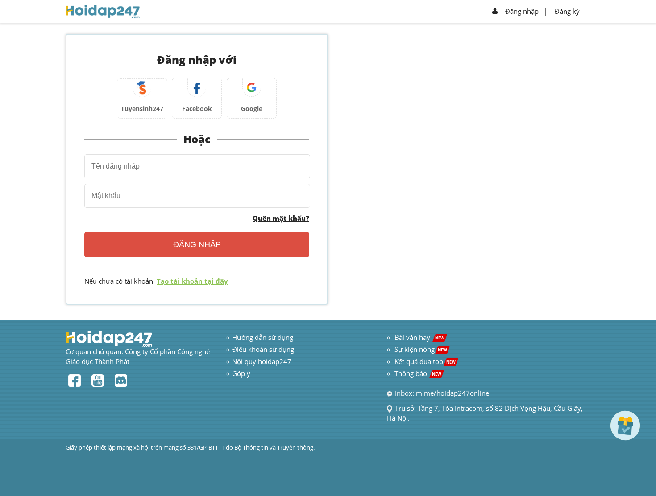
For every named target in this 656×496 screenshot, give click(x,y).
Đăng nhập (522, 11)
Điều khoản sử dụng (263, 349)
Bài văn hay (418, 337)
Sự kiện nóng (420, 349)
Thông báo (417, 373)
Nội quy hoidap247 (261, 361)
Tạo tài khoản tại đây (192, 281)
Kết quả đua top (425, 361)
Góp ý (241, 373)
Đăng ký (567, 11)
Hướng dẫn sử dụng (262, 337)
